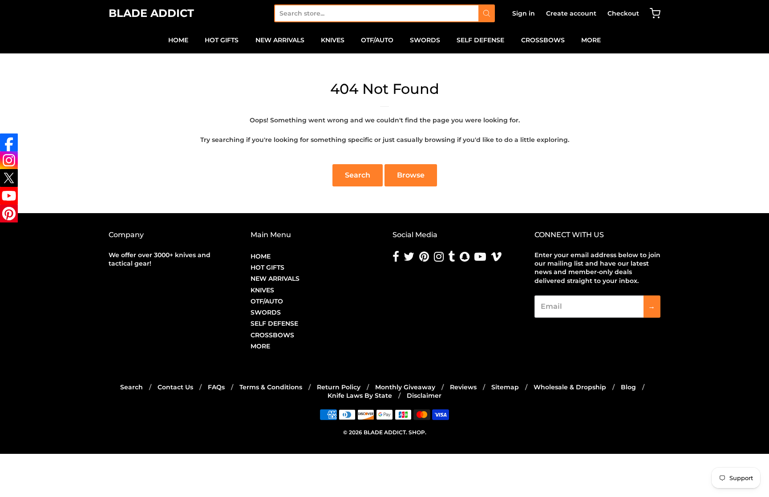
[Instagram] (9, 160)
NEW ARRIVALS (279, 40)
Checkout (623, 13)
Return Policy (338, 387)
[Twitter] (9, 178)
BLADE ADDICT (151, 13)
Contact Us (175, 387)
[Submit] (486, 13)
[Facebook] (9, 142)
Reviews (463, 387)
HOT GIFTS (222, 40)
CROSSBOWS (543, 40)
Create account (571, 13)
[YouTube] (9, 196)
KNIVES (332, 40)
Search (357, 175)
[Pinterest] (9, 213)
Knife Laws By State (360, 396)
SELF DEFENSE (480, 40)
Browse (411, 175)
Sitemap (505, 387)
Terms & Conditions (270, 387)
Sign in (523, 13)
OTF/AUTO (377, 40)
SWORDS (425, 40)
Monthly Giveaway (405, 387)
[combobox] (376, 13)
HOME (178, 40)
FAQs (216, 387)
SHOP (417, 432)
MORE (591, 40)
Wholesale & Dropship (570, 387)
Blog (628, 387)
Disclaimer (424, 396)
